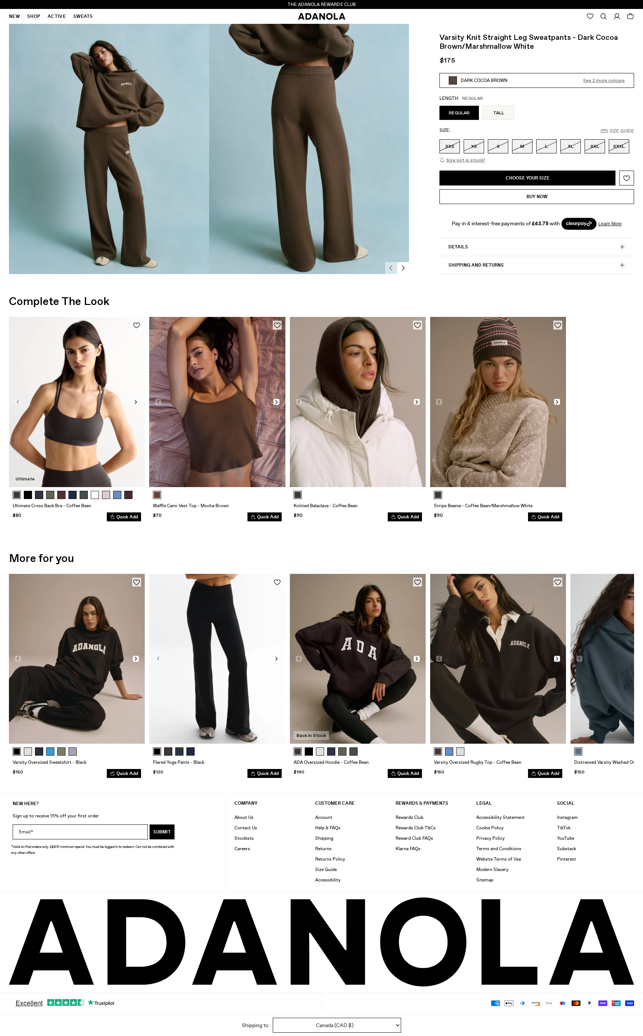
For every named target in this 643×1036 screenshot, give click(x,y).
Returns (323, 849)
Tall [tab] (498, 113)
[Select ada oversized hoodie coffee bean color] (298, 751)
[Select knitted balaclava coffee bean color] (298, 495)
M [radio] (522, 146)
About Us (243, 817)
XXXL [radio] (619, 146)
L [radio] (546, 146)
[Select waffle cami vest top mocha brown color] (157, 495)
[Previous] (391, 268)
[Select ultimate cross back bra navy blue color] (72, 495)
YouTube (565, 838)
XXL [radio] (595, 146)
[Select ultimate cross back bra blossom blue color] (117, 495)
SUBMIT (162, 832)
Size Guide (326, 870)
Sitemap (484, 880)
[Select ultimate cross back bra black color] (28, 495)
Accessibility (327, 880)
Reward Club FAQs (414, 838)
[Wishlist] (590, 16)
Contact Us (245, 828)
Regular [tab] (459, 113)
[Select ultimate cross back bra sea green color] (84, 495)
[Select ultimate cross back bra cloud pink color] (106, 495)
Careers (242, 849)
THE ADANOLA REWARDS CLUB (322, 4)
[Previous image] (18, 402)
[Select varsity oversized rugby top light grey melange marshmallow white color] (460, 751)
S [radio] (498, 146)
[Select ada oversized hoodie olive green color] (342, 751)
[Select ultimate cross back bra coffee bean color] (17, 495)
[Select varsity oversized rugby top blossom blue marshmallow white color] (449, 751)
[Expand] (604, 16)
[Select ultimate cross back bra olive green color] (50, 495)
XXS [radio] (449, 146)
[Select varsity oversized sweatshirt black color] (17, 751)
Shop (33, 16)
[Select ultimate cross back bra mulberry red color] (61, 495)
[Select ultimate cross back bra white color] (95, 495)
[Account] (617, 16)
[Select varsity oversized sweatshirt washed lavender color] (72, 751)
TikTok (563, 828)
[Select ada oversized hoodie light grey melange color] (320, 751)
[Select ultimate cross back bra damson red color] (128, 495)
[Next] (403, 268)
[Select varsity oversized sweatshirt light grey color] (28, 751)
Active (57, 16)
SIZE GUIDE (622, 131)
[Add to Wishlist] (626, 178)
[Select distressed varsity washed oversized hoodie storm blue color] (578, 751)
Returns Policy (330, 859)
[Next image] (136, 402)
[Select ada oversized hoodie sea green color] (353, 751)
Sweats (83, 16)
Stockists (244, 838)
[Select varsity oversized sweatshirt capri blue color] (50, 751)
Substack (566, 849)
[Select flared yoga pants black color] (157, 751)
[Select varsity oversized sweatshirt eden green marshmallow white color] (61, 751)
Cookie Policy (489, 828)
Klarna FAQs (408, 849)
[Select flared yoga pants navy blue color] (190, 751)
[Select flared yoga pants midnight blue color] (179, 751)
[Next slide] (623, 679)
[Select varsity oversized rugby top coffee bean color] (438, 751)
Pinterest (566, 859)
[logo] (321, 941)
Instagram (567, 817)
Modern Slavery (492, 870)
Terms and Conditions (498, 849)
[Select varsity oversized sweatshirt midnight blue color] (39, 751)
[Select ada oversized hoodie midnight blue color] (331, 751)
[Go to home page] (321, 16)
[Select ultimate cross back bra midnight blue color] (39, 495)
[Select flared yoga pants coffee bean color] (168, 751)
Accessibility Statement (500, 817)
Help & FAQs (327, 828)
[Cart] (630, 16)
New (14, 16)
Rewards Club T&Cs (416, 828)
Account (323, 817)
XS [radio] (474, 146)
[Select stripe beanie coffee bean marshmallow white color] (438, 495)
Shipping (324, 838)
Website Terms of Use (498, 859)
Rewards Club (409, 817)
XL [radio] (570, 146)
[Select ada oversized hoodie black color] (309, 751)
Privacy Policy (490, 838)
